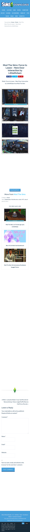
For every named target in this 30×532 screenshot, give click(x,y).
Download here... (15, 190)
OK (23, 523)
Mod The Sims (19, 194)
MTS (23, 199)
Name (4, 436)
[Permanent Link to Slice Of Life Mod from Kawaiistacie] (15, 242)
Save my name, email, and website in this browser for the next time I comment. (13, 464)
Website (4, 452)
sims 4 (26, 199)
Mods (8, 197)
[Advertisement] (15, 46)
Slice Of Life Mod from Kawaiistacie (15, 245)
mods (19, 199)
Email (3, 444)
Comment (5, 417)
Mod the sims (14, 199)
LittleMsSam (7, 199)
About (27, 523)
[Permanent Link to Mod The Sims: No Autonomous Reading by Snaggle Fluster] (15, 261)
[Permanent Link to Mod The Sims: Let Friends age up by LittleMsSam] (15, 221)
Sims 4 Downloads (15, 4)
